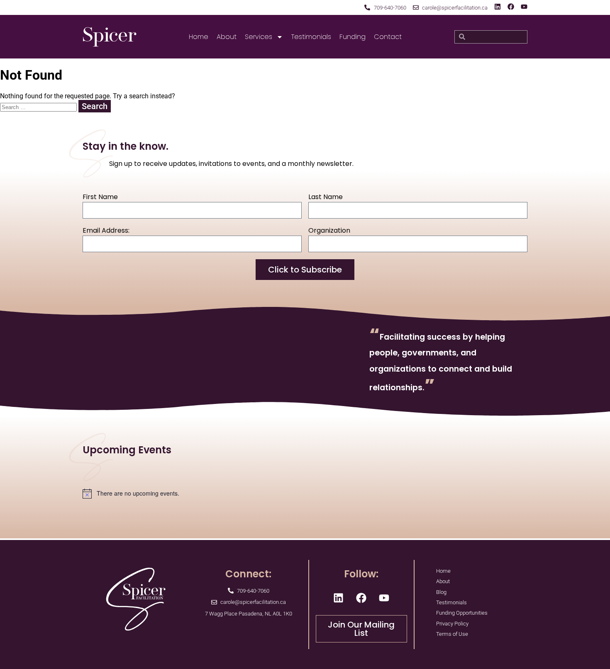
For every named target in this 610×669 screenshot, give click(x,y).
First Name (100, 197)
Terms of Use (452, 634)
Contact (388, 36)
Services (258, 36)
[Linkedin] (497, 6)
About (227, 36)
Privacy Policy (452, 623)
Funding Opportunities (462, 613)
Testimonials (311, 36)
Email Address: (106, 230)
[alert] (305, 494)
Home (198, 36)
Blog (441, 592)
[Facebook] (511, 6)
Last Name (325, 197)
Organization (329, 230)
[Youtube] (524, 6)
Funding (352, 36)
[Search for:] (39, 107)
